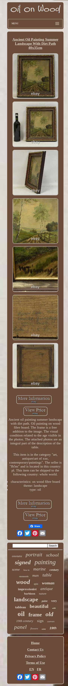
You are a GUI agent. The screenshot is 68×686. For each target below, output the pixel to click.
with (54, 608)
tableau (20, 607)
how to (26, 570)
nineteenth (24, 576)
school (52, 554)
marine (39, 569)
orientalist (17, 556)
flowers (34, 628)
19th (52, 628)
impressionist (27, 589)
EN (31, 669)
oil (21, 613)
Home (35, 643)
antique (46, 588)
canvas (50, 621)
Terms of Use (35, 663)
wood (23, 582)
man (35, 575)
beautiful (39, 606)
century (54, 569)
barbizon (29, 593)
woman (48, 583)
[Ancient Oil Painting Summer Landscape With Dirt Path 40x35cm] (35, 76)
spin (36, 583)
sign (40, 621)
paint (44, 601)
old (49, 614)
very (54, 600)
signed (23, 562)
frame (35, 614)
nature (42, 593)
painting (45, 562)
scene (16, 569)
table (47, 575)
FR (39, 669)
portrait (34, 554)
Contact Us (35, 649)
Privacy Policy (35, 656)
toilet (44, 629)
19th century (24, 621)
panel (20, 627)
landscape (26, 599)
